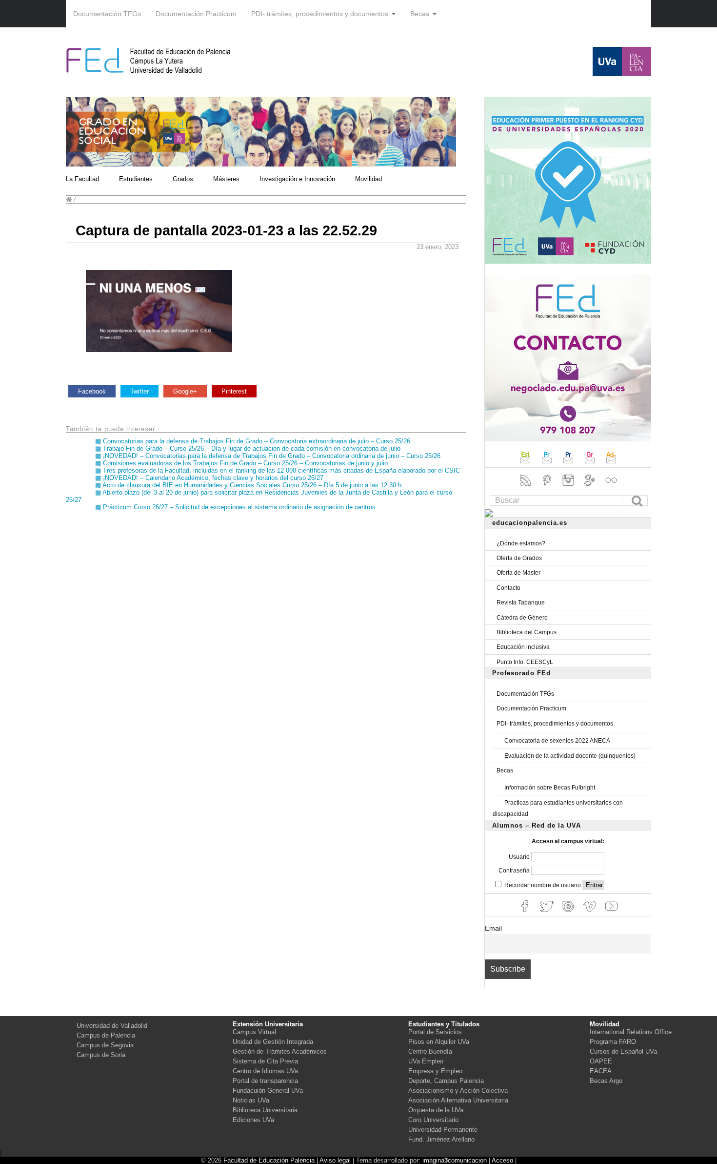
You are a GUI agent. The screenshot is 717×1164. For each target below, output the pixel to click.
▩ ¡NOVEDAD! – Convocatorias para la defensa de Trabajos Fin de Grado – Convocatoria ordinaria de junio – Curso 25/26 (267, 455)
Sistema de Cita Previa (265, 1061)
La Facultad (82, 179)
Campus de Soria (101, 1055)
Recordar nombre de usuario (542, 885)
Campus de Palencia (106, 1035)
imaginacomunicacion (454, 1160)
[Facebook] (526, 913)
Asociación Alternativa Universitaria (458, 1100)
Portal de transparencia (265, 1080)
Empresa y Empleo (435, 1071)
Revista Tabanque (521, 602)
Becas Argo (606, 1080)
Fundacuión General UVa (268, 1090)
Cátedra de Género (522, 617)
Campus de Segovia (105, 1045)
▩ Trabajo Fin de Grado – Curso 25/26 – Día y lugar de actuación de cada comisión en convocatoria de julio (247, 448)
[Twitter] (547, 913)
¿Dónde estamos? (521, 543)
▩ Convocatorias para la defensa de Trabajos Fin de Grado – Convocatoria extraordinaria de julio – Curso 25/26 (252, 441)
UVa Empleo (425, 1061)
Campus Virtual (254, 1032)
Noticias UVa (251, 1100)
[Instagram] (569, 487)
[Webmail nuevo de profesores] (569, 464)
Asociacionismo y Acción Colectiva (458, 1090)
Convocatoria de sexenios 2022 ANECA (557, 740)
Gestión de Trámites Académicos (280, 1051)
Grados (183, 179)
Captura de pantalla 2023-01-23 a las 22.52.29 (226, 230)
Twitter (139, 391)
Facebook (92, 391)
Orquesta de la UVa (435, 1110)
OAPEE (601, 1061)
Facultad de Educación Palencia (269, 1160)
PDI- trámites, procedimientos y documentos (319, 14)
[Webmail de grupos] (590, 464)
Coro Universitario (433, 1119)
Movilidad (368, 179)
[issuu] (569, 913)
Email (493, 928)
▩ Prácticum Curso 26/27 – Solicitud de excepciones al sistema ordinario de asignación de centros (235, 507)
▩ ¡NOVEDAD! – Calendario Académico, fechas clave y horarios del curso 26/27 (209, 477)
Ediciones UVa (253, 1119)
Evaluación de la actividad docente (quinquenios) (570, 755)
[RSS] (526, 487)
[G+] (590, 487)
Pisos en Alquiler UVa (438, 1041)
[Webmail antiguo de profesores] (547, 464)
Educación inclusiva (523, 647)
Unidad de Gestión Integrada (273, 1041)
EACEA (601, 1071)
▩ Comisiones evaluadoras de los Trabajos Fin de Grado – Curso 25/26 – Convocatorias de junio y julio (241, 463)
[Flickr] (611, 487)
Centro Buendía (430, 1051)
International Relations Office (631, 1032)
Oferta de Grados (519, 558)
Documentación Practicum (196, 14)
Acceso (502, 1160)
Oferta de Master (518, 572)
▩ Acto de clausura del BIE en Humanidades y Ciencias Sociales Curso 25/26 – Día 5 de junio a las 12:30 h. (249, 485)
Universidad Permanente (443, 1129)
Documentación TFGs (107, 14)
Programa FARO (613, 1041)
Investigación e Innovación (297, 179)
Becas (419, 14)
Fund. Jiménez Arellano (441, 1139)
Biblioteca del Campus (527, 632)
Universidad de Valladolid (112, 1025)
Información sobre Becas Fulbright (549, 787)
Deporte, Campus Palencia (446, 1080)
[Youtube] (611, 913)
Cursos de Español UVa (623, 1051)
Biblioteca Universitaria (265, 1110)
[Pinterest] (547, 487)
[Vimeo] (590, 913)
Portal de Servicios (435, 1032)
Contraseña (514, 870)
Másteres (226, 179)
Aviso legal (335, 1160)
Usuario (520, 856)
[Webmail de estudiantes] (526, 464)
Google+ (185, 391)
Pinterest (234, 391)
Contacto (508, 587)
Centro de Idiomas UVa (265, 1071)
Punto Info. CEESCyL (525, 662)
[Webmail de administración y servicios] (611, 464)
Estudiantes (136, 179)
